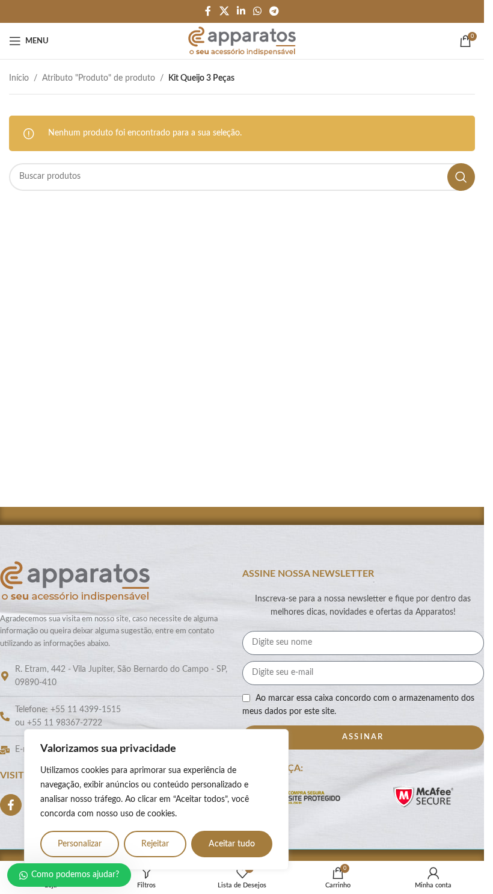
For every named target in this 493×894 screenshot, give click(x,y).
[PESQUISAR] (461, 177)
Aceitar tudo (232, 844)
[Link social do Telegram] (274, 11)
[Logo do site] (242, 41)
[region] (156, 799)
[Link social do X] (224, 11)
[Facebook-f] (11, 805)
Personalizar (80, 844)
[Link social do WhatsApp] (258, 11)
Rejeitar (155, 844)
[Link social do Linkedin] (241, 11)
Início (19, 78)
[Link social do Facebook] (208, 11)
